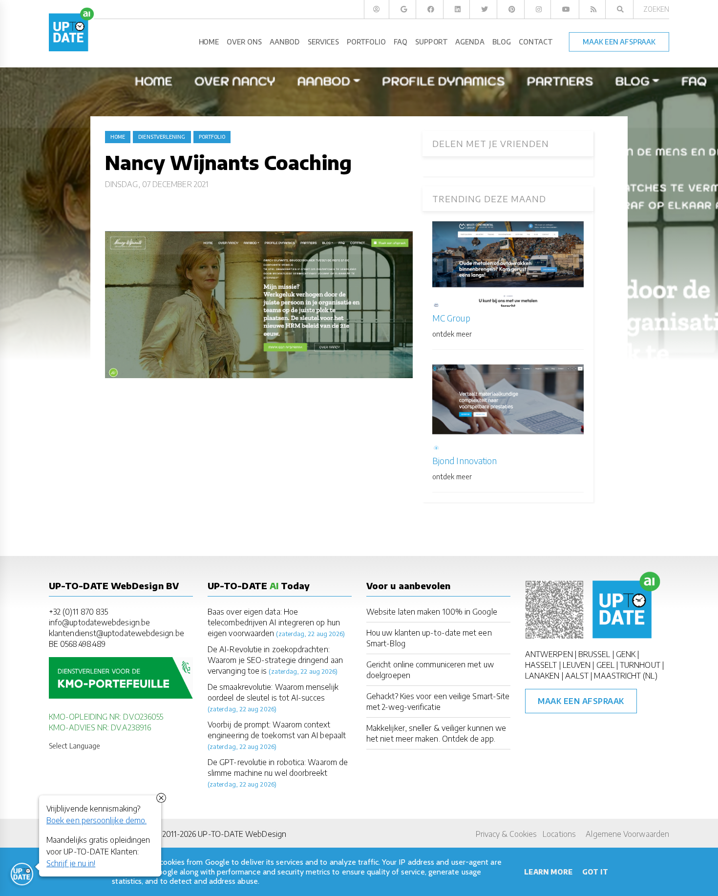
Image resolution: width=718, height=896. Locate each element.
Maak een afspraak (581, 701)
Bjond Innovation (464, 460)
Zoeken (656, 9)
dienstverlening (161, 137)
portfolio (212, 137)
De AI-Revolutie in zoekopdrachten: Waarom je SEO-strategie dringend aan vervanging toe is (275, 660)
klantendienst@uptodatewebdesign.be (116, 633)
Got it (595, 872)
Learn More (548, 872)
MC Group (451, 317)
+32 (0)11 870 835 (78, 612)
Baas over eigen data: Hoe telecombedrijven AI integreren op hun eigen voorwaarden (274, 622)
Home (117, 137)
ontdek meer (452, 334)
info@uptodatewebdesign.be (99, 622)
